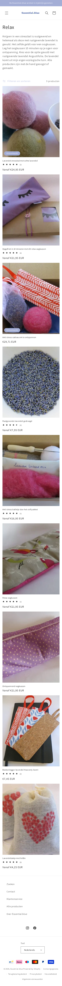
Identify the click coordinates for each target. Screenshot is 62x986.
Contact (11, 891)
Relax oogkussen (10, 598)
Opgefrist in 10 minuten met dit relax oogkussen (24, 249)
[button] (6, 13)
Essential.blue (16, 969)
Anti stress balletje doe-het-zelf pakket (20, 509)
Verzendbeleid (51, 974)
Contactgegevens (50, 969)
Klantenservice (14, 898)
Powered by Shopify (31, 969)
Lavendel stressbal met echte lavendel (20, 160)
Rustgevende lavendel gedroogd (17, 421)
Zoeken (11, 884)
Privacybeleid (35, 974)
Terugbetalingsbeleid (17, 974)
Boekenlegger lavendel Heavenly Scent (20, 770)
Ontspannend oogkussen (13, 686)
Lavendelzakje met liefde (13, 858)
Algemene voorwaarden (32, 979)
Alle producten (15, 906)
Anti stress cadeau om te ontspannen (19, 337)
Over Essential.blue (17, 913)
